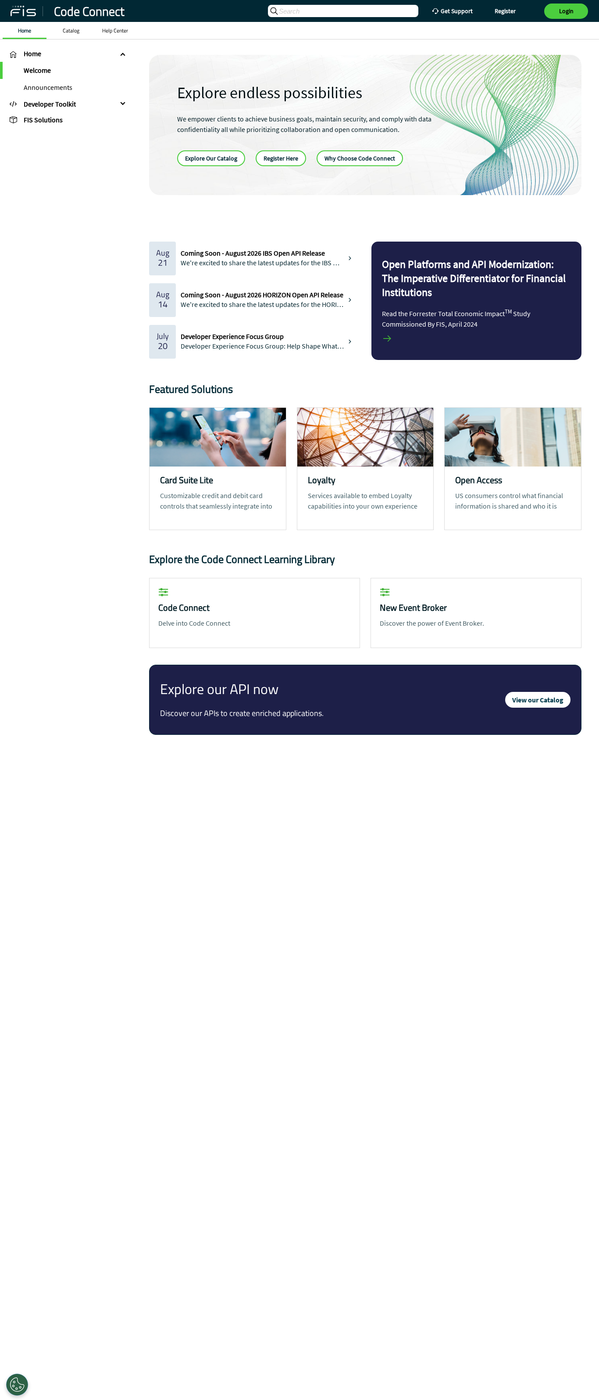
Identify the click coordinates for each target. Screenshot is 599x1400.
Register (505, 11)
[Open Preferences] (17, 1385)
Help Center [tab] (115, 31)
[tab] (66, 54)
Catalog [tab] (71, 31)
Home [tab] (24, 31)
